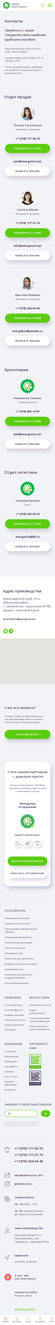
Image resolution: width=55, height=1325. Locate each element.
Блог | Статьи (11, 1076)
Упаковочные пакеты (15, 1020)
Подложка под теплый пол (17, 923)
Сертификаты (11, 1066)
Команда (8, 1071)
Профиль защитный (14, 1015)
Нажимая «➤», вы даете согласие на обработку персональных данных (21, 1123)
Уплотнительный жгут (15, 948)
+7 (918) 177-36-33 (28, 138)
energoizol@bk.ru (28, 537)
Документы (10, 1089)
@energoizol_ (24, 1183)
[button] (42, 5)
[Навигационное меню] (50, 5)
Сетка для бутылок (13, 1005)
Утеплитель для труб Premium (19, 958)
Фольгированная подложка (18, 937)
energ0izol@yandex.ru (27, 331)
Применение (10, 1061)
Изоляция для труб (14, 953)
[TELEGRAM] (11, 631)
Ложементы (10, 1029)
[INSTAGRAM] (5, 631)
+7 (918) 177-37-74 (28, 223)
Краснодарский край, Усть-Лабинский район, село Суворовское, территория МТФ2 (32, 1235)
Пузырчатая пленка (14, 1024)
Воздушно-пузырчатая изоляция (21, 964)
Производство (11, 1056)
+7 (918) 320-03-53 (28, 514)
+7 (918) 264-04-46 (28, 308)
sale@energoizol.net (27, 161)
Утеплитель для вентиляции (18, 942)
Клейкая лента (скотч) (40, 1005)
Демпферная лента (14, 969)
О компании (10, 1051)
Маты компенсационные (17, 983)
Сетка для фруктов (13, 1010)
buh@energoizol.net (27, 434)
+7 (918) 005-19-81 (28, 411)
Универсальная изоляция (17, 918)
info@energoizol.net (28, 246)
